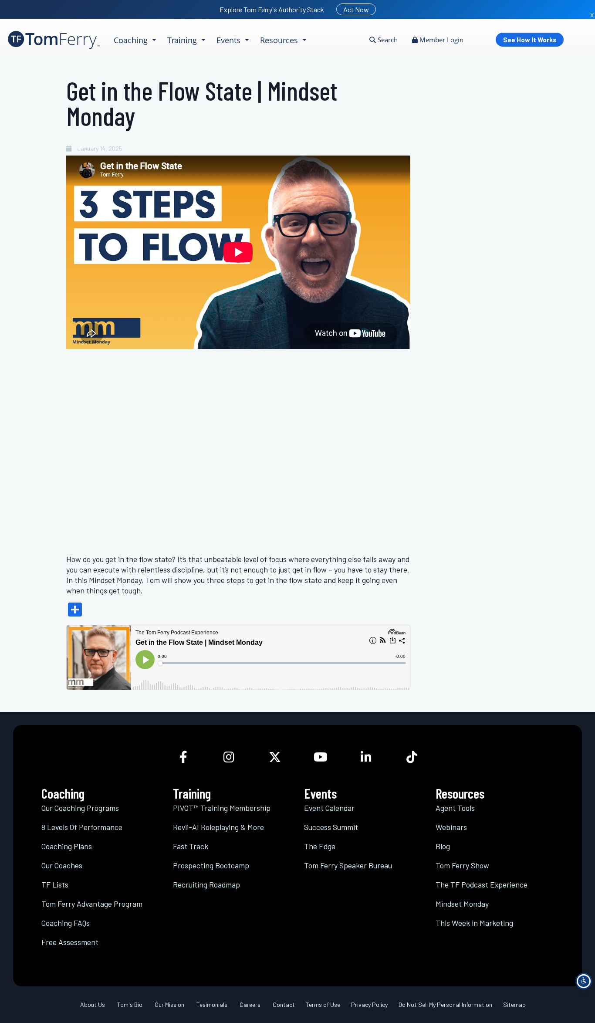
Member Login (440, 39)
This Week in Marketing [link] (474, 923)
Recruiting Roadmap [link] (206, 884)
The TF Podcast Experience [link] (481, 884)
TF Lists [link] (54, 884)
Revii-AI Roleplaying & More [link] (218, 827)
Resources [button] (280, 40)
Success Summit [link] (331, 827)
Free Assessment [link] (69, 942)
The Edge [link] (319, 846)
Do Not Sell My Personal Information (445, 1004)
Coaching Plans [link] (66, 846)
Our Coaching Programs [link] (80, 808)
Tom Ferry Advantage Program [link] (91, 903)
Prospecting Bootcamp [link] (211, 865)
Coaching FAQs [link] (65, 923)
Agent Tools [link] (455, 808)
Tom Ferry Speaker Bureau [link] (348, 865)
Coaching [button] (132, 40)
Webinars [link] (451, 827)
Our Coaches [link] (61, 865)
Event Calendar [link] (329, 808)
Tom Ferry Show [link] (462, 865)
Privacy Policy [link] (369, 1004)
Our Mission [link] (169, 1004)
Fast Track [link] (190, 846)
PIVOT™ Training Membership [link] (221, 808)
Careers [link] (250, 1004)
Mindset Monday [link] (462, 903)
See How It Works (529, 40)
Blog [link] (443, 846)
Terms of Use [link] (323, 1004)
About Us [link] (92, 1004)
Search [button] (387, 39)
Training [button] (183, 40)
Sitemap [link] (514, 1004)
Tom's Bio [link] (129, 1004)
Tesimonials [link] (211, 1004)
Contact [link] (284, 1004)
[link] (54, 40)
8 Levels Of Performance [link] (81, 827)
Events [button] (229, 40)
